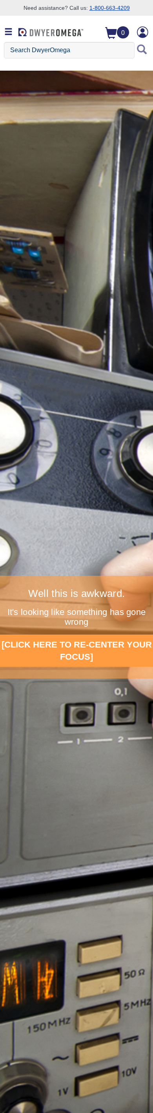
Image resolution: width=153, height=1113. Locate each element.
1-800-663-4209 (109, 8)
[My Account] (143, 32)
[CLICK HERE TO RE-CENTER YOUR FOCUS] (77, 651)
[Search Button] (142, 50)
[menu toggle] (8, 32)
